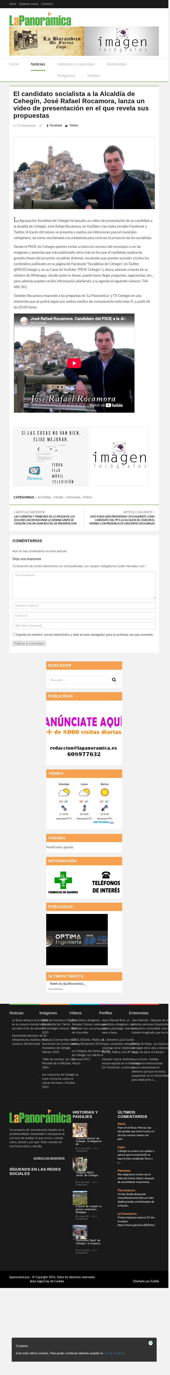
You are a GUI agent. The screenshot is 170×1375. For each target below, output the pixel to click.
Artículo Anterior (45, 578)
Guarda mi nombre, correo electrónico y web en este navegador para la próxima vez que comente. (85, 695)
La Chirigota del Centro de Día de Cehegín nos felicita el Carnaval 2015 (91, 1115)
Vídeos (93, 75)
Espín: (121, 1207)
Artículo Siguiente (122, 578)
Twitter (73, 125)
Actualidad (44, 557)
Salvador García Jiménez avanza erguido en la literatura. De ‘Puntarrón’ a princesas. (121, 1123)
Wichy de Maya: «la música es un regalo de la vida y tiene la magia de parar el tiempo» (151, 1108)
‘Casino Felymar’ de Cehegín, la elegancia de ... (88, 1201)
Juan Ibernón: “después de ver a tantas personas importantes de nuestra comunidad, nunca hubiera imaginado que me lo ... (151, 1089)
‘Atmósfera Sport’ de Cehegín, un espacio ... (88, 1303)
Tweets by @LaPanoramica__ (67, 1044)
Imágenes (66, 75)
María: (122, 1184)
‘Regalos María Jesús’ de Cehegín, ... (87, 1235)
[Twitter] (138, 4)
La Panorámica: (127, 1274)
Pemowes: (124, 1231)
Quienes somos (28, 4)
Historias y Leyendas (76, 64)
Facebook (56, 125)
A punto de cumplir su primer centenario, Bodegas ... (89, 1269)
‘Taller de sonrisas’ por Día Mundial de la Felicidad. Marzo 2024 (61, 1123)
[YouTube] (146, 4)
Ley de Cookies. (114, 1353)
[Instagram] (154, 4)
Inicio (12, 4)
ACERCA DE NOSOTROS (49, 1218)
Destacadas (73, 557)
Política (87, 557)
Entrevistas (117, 64)
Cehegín (58, 557)
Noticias (38, 64)
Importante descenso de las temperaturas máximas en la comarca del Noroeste (30, 1100)
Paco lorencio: (127, 1250)
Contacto (47, 4)
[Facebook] (130, 4)
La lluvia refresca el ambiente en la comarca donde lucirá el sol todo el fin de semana (30, 1084)
